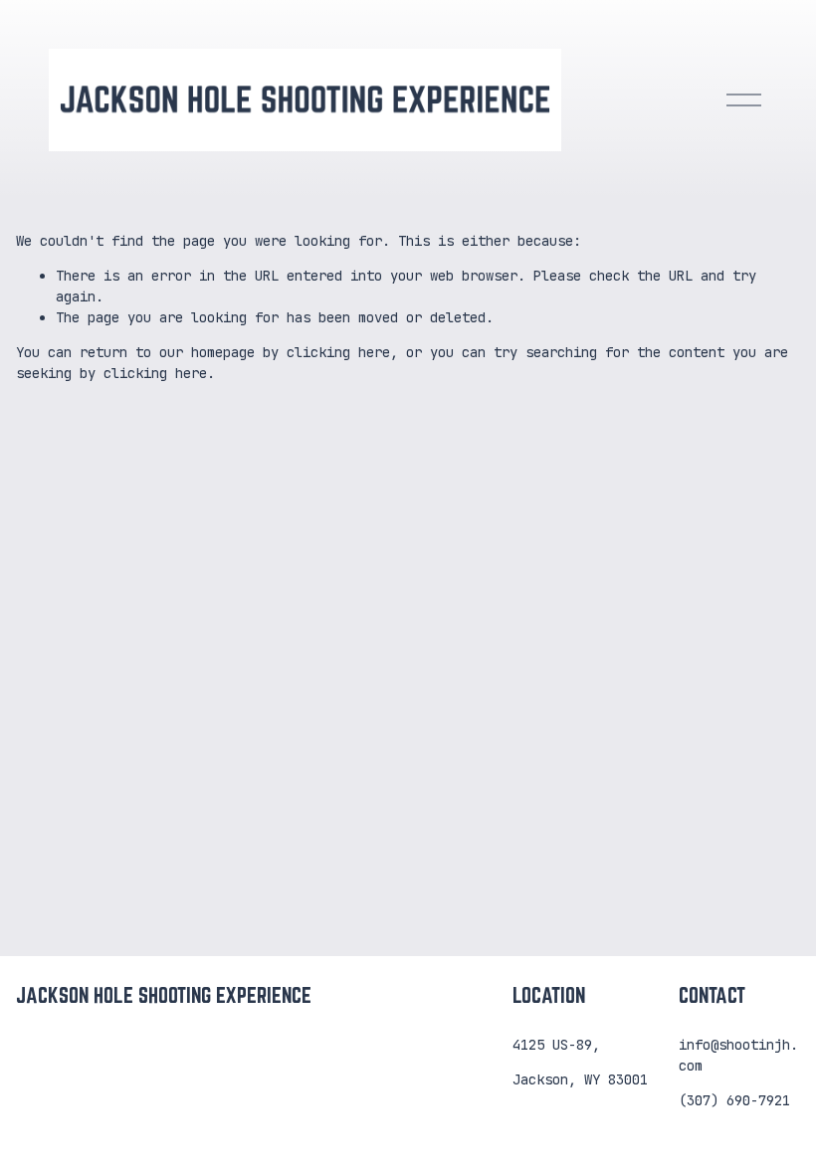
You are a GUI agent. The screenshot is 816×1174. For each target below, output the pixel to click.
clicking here (338, 352)
